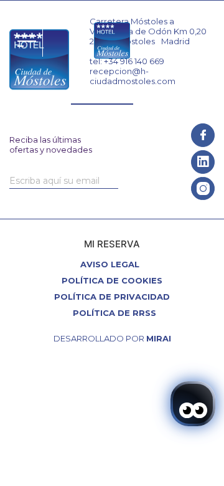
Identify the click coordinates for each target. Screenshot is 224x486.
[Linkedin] (203, 162)
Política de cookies (112, 280)
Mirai (158, 338)
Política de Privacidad (112, 297)
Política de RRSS (114, 313)
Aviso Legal (109, 264)
